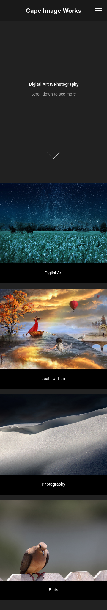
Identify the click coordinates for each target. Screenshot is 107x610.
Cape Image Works (53, 10)
